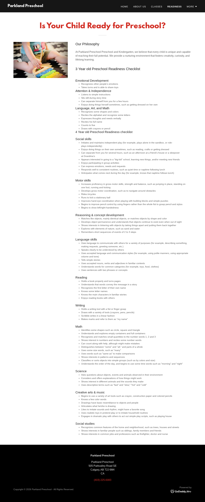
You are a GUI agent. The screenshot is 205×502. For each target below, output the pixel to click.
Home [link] (124, 6)
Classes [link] (156, 6)
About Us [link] (139, 6)
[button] (192, 7)
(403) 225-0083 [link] (102, 480)
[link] (25, 6)
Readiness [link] (174, 6)
